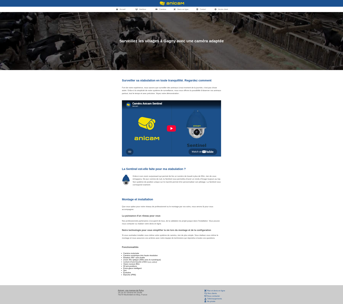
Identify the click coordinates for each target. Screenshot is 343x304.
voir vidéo (152, 262)
